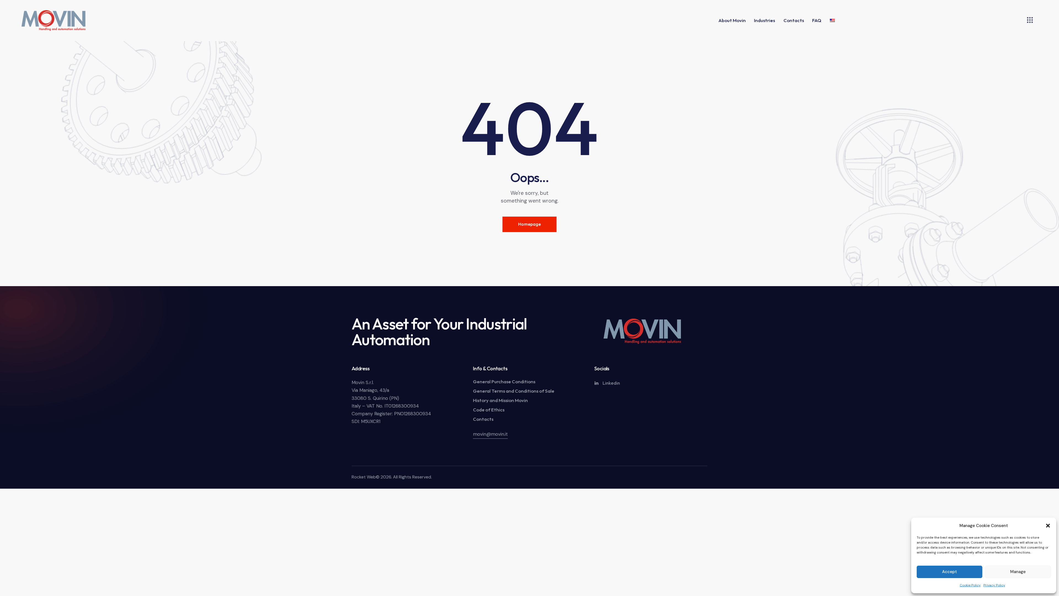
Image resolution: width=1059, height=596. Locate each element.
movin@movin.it (490, 434)
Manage (1018, 571)
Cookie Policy (970, 585)
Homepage (529, 224)
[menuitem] (832, 20)
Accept (949, 571)
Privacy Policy (994, 585)
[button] (1048, 525)
